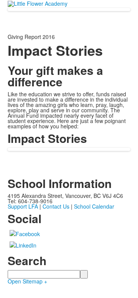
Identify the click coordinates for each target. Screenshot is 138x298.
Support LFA (23, 206)
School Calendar (94, 206)
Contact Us (56, 206)
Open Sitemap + (27, 281)
